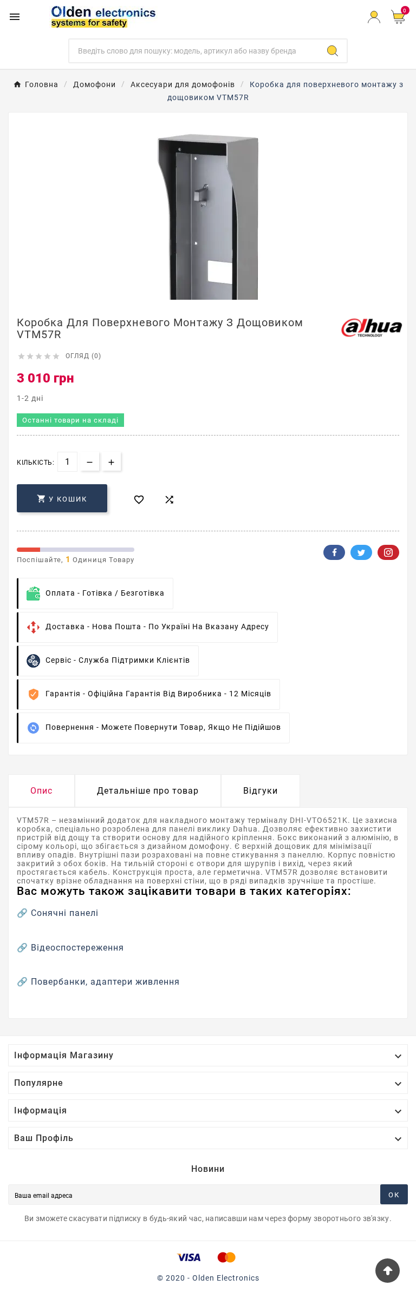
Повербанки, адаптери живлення (105, 982)
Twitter (361, 552)
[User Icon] (374, 17)
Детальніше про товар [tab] (148, 791)
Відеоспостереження (77, 947)
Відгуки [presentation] (260, 791)
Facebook (334, 552)
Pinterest (388, 552)
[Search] (332, 51)
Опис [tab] (41, 791)
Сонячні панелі (65, 913)
